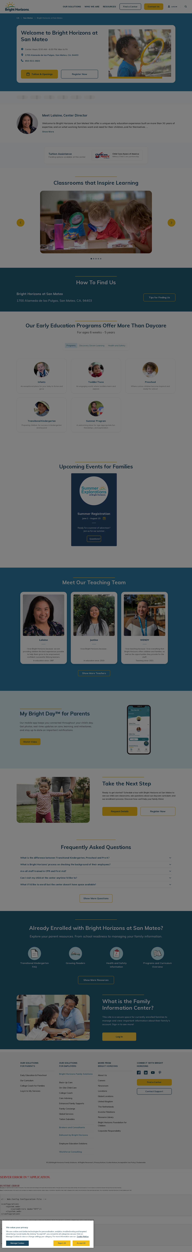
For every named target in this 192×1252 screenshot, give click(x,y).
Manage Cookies (17, 1243)
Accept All (81, 1243)
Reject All (62, 1243)
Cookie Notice (83, 1236)
